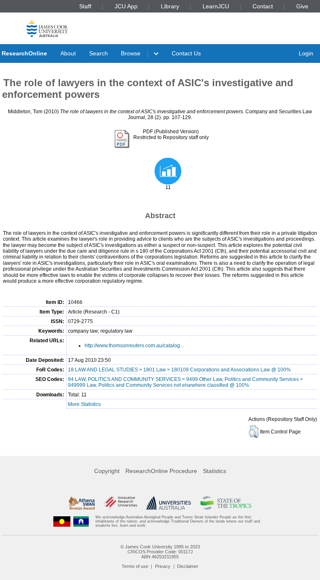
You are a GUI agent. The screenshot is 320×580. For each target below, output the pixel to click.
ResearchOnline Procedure (161, 471)
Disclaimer (187, 566)
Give (302, 6)
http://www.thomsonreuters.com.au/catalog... (134, 345)
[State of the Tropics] (225, 503)
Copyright (107, 471)
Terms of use (135, 566)
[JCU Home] (47, 27)
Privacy (162, 566)
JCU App (126, 6)
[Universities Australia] (168, 503)
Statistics (214, 471)
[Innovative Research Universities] (120, 503)
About (68, 53)
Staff (85, 6)
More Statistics (84, 404)
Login (306, 53)
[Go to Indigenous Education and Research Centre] (62, 521)
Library (170, 6)
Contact (262, 6)
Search (98, 53)
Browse (130, 53)
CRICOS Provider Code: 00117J (160, 551)
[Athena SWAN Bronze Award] (82, 503)
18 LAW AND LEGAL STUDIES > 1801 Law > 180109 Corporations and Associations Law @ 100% (179, 370)
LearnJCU (215, 6)
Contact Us (186, 53)
